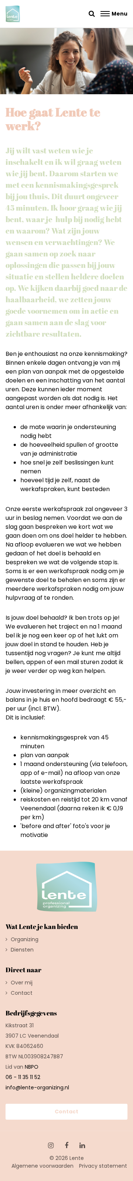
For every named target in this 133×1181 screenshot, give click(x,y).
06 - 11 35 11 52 (23, 1077)
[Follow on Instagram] (51, 1145)
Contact (22, 993)
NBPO (31, 1067)
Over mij (22, 982)
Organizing (24, 939)
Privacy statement (103, 1166)
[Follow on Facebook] (66, 1145)
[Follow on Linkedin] (82, 1145)
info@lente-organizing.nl (37, 1087)
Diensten (22, 949)
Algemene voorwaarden (42, 1166)
